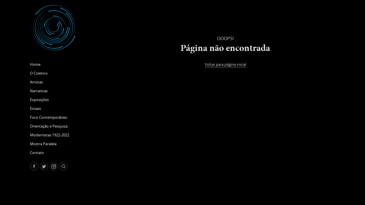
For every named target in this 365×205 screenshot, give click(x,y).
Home (35, 64)
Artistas (36, 82)
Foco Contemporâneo (48, 117)
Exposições (39, 99)
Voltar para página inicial (225, 64)
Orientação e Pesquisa (49, 126)
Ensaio (35, 108)
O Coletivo (39, 73)
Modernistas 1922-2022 (49, 135)
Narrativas (39, 90)
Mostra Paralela (43, 143)
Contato (37, 152)
